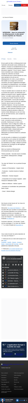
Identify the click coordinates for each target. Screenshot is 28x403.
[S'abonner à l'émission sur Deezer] (17, 52)
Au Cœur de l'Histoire (8, 17)
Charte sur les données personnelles (6, 392)
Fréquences (4, 379)
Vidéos (15, 58)
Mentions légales (5, 386)
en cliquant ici (10, 218)
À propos (3, 58)
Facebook (7, 370)
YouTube (16, 244)
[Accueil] (14, 1)
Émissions (17, 5)
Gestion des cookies (5, 389)
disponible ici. (19, 225)
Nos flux (15, 379)
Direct (24, 5)
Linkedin (14, 370)
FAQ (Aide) (3, 384)
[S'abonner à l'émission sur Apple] (19, 52)
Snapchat (11, 370)
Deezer (14, 242)
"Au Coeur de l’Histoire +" (14, 208)
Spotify (9, 242)
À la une (3, 5)
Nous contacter (4, 373)
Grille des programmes (19, 373)
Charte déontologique (18, 389)
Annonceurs (4, 375)
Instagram (4, 370)
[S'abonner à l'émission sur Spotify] (14, 52)
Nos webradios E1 (5, 382)
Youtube (9, 370)
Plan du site (16, 382)
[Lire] (17, 400)
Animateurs (3, 377)
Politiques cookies (18, 386)
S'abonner (10, 52)
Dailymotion (9, 244)
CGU (15, 384)
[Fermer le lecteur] (26, 400)
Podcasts (10, 5)
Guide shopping (17, 375)
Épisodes (9, 58)
